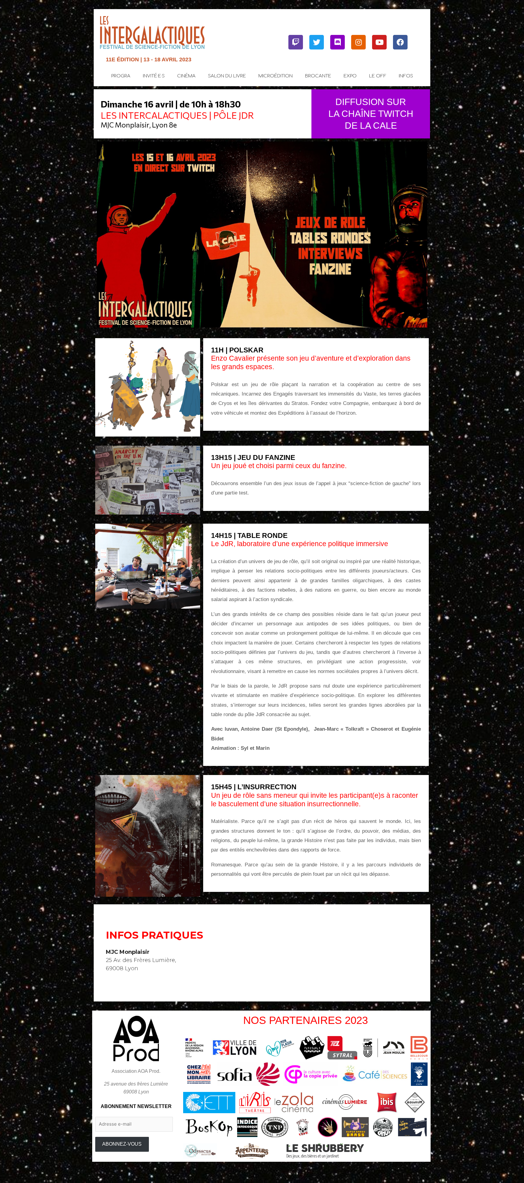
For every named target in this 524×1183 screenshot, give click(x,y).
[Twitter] (316, 42)
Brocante (318, 76)
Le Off (377, 76)
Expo (350, 76)
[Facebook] (400, 42)
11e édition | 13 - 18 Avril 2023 (148, 59)
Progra (120, 76)
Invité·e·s (154, 76)
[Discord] (337, 42)
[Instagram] (358, 42)
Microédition (275, 76)
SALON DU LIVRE (227, 76)
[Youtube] (379, 42)
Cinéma (186, 76)
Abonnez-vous (122, 1144)
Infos (406, 76)
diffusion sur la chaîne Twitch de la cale (370, 114)
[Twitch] (295, 42)
